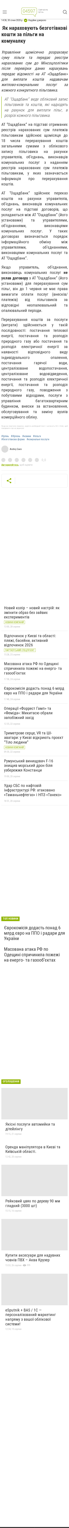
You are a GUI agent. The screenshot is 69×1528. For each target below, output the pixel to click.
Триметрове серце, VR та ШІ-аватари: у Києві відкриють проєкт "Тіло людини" (33, 738)
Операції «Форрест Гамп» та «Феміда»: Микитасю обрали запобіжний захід (28, 713)
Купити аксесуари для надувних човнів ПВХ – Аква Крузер (32, 1257)
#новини (26, 436)
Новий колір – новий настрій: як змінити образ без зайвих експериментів (32, 612)
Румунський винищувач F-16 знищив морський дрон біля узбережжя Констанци (28, 766)
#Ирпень (15, 436)
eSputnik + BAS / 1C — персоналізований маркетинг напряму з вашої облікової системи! (30, 1317)
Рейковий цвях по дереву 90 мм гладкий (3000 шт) (32, 1203)
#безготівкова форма (13, 439)
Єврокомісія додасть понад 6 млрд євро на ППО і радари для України (34, 690)
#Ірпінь (5, 436)
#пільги (37, 436)
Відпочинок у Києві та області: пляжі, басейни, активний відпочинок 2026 (30, 640)
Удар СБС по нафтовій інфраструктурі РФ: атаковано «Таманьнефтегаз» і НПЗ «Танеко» (32, 790)
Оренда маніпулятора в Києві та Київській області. (32, 1149)
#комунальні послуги (38, 439)
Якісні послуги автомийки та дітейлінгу (30, 1126)
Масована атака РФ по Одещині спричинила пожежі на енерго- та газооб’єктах (33, 668)
